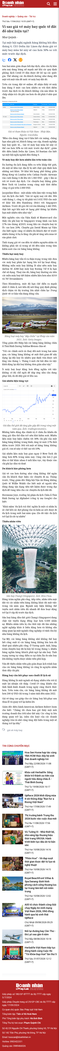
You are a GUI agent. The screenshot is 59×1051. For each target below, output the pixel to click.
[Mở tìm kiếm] (48, 4)
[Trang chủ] (29, 986)
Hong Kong (8, 174)
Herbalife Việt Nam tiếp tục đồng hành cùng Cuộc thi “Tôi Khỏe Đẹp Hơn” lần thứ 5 (41, 951)
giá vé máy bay (14, 730)
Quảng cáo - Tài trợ (26, 16)
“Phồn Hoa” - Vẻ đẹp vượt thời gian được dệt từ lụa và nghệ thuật (40, 861)
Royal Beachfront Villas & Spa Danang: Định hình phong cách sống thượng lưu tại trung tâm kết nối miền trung (40, 885)
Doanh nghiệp (8, 16)
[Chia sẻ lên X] (15, 60)
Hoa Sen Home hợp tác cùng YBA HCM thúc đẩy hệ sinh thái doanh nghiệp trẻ (40, 756)
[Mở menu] (55, 4)
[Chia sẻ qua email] (21, 60)
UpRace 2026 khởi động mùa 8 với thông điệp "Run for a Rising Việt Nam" (40, 799)
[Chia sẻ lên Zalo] (4, 60)
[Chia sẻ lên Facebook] (10, 60)
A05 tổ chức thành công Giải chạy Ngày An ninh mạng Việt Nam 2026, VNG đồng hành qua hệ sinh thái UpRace (40, 911)
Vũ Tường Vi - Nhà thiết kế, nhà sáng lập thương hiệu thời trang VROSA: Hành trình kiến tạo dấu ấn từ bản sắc (40, 838)
